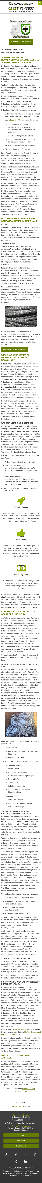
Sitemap (21, 1135)
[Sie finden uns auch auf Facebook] (16, 1155)
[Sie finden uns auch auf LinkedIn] (26, 1161)
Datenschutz (21, 1146)
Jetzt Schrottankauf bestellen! (15, 349)
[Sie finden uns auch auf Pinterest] (35, 1155)
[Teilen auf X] (20, 1102)
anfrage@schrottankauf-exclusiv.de (24, 1123)
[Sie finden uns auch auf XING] (16, 1161)
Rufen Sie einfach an (21, 1029)
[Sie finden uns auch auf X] (26, 1155)
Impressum (21, 1140)
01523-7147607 (15, 120)
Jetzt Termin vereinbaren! (21, 42)
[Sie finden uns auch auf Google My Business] (6, 1155)
